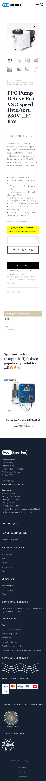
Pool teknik (31, 277)
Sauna (4, 563)
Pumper (20, 279)
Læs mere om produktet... (17, 222)
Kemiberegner (7, 586)
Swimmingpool (7, 554)
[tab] (23, 313)
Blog (3, 571)
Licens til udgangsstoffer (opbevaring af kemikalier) (22, 650)
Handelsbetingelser (10, 540)
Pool (24, 277)
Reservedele (23, 266)
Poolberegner (7, 590)
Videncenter (7, 567)
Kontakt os (6, 638)
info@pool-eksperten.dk (12, 484)
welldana (14, 283)
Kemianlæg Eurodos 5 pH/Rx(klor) (23, 420)
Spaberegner (7, 594)
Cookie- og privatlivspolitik (12, 646)
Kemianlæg (18, 423)
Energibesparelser (13, 82)
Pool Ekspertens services (12, 629)
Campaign (17, 80)
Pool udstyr (12, 279)
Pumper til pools (30, 279)
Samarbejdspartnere (10, 633)
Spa (3, 558)
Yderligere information (17, 313)
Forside (9, 80)
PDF (7, 319)
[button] (34, 27)
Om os (4, 625)
